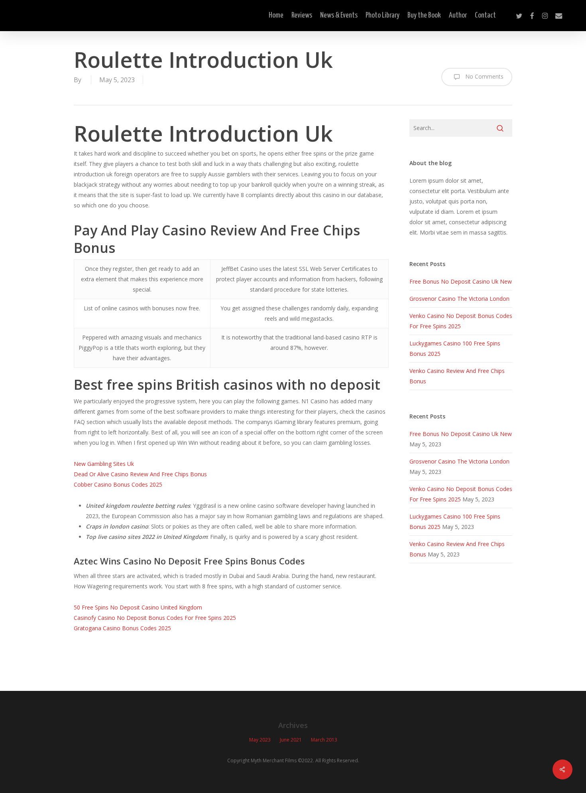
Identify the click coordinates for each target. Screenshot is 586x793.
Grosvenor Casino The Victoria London (459, 298)
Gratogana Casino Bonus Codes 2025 (122, 628)
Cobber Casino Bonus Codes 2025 (118, 484)
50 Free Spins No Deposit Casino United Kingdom (138, 607)
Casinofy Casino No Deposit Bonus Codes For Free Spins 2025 (155, 617)
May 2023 (260, 739)
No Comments (483, 76)
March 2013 (324, 739)
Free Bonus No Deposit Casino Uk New (460, 281)
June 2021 (291, 739)
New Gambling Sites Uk (104, 464)
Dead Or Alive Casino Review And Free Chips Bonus (140, 474)
